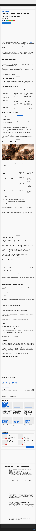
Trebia (4, 172)
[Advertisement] (8, 456)
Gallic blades (5, 118)
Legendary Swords (5, 403)
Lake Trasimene (5, 178)
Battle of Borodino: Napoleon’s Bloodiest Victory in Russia (17, 411)
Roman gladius (20, 114)
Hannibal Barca (30, 42)
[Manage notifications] (34, 529)
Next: (28, 390)
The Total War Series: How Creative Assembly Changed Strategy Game (20, 442)
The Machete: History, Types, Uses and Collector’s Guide (6, 425)
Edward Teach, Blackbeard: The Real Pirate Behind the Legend (18, 425)
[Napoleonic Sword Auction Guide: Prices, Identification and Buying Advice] (5, 493)
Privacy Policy (26, 525)
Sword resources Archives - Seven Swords (15, 466)
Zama (4, 190)
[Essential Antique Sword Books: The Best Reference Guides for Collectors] (5, 472)
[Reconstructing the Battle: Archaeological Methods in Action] (5, 505)
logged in (7, 396)
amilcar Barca (20, 63)
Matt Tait (11, 493)
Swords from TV (5, 405)
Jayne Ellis (4, 18)
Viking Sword (4, 406)
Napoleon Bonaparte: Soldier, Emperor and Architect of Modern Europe (28, 412)
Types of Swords (5, 422)
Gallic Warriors (5, 100)
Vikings (8, 406)
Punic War (11, 70)
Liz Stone (3, 413)
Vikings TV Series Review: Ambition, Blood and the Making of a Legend (7, 411)
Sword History (7, 11)
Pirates (15, 421)
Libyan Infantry (5, 93)
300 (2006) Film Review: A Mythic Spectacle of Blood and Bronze (20, 436)
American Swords (5, 420)
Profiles (3, 11)
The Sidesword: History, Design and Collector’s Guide (28, 425)
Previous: (9, 390)
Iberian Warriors (6, 97)
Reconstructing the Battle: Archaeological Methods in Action (19, 502)
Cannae (4, 184)
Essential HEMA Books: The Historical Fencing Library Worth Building (21, 480)
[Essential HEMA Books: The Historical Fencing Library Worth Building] (5, 483)
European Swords (5, 402)
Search (30, 447)
